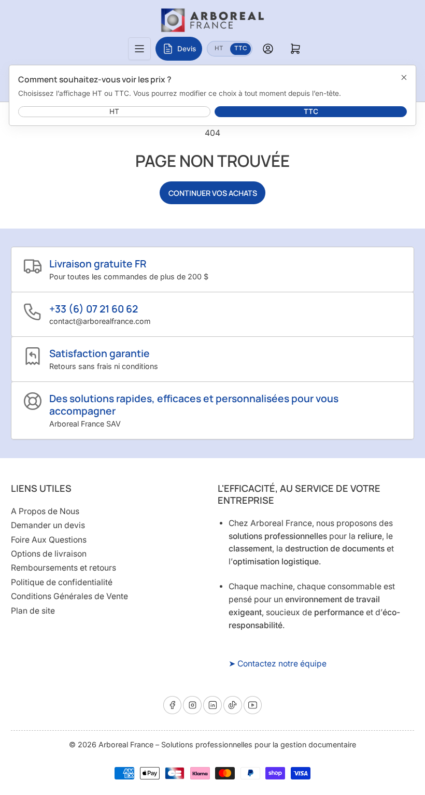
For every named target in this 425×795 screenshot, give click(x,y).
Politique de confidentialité (61, 582)
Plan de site (33, 611)
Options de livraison (49, 554)
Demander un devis (48, 525)
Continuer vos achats (212, 193)
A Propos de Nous (45, 511)
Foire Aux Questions (49, 540)
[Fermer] (404, 77)
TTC (242, 48)
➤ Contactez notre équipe (278, 664)
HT (222, 48)
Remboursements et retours (63, 568)
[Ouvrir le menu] (139, 48)
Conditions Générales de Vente (69, 596)
